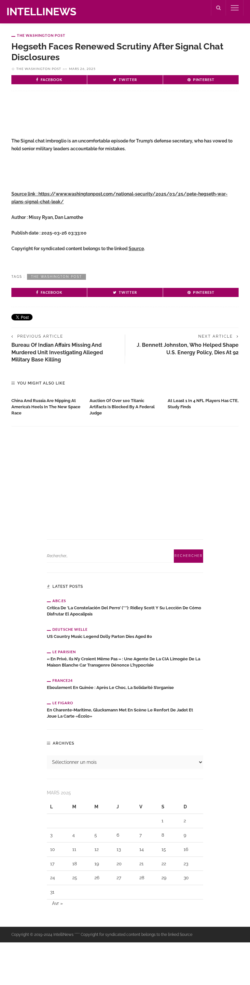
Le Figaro (62, 703)
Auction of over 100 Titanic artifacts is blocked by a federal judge (122, 406)
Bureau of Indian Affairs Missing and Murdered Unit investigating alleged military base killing (57, 352)
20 (119, 863)
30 (186, 877)
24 (52, 877)
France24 (62, 680)
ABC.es (59, 601)
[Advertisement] (87, 117)
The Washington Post (41, 35)
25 (74, 877)
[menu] (235, 8)
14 (141, 849)
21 (141, 863)
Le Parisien (64, 652)
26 (96, 877)
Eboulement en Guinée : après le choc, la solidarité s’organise (110, 687)
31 (52, 892)
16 (186, 849)
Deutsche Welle (70, 629)
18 (74, 863)
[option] (47, 405)
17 (52, 863)
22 (163, 863)
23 (186, 863)
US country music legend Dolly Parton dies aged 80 (99, 636)
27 (119, 877)
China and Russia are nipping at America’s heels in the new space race (45, 406)
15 (163, 849)
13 (119, 849)
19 (96, 863)
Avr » (57, 903)
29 (163, 877)
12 (96, 849)
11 (74, 849)
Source (136, 248)
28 (141, 877)
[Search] (218, 8)
